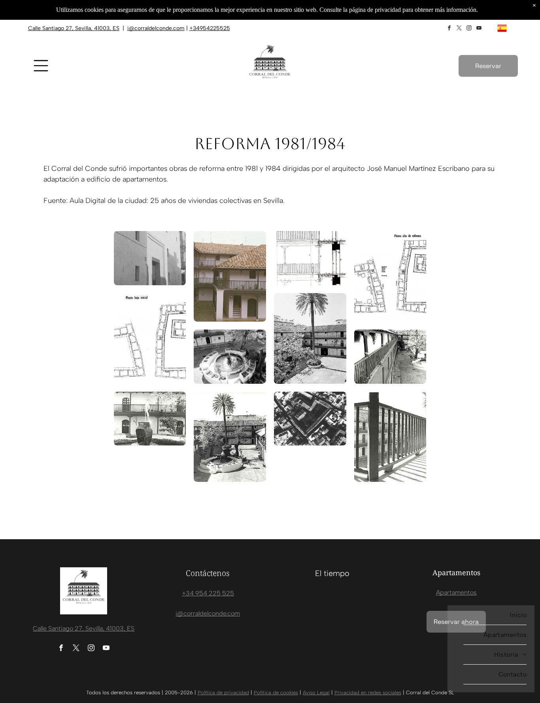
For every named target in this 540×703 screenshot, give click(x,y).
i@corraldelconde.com (156, 28)
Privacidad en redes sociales (367, 692)
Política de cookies (276, 692)
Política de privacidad (223, 692)
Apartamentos (456, 592)
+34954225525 (209, 28)
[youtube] (479, 29)
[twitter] (459, 29)
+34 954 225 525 (208, 593)
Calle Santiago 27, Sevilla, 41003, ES (73, 28)
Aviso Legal (316, 692)
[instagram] (469, 29)
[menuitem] (487, 615)
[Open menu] (41, 66)
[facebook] (449, 29)
